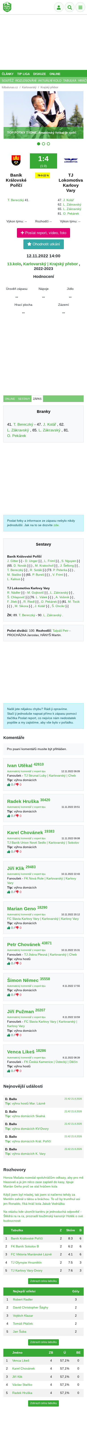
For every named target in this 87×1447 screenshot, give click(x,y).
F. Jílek (12, 601)
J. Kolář (68, 200)
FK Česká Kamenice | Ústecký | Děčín (51, 1062)
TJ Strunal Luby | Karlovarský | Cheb (50, 775)
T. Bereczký (16, 200)
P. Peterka (60, 570)
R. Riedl (29, 601)
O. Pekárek (71, 213)
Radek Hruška (22, 1393)
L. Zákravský (72, 204)
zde (56, 525)
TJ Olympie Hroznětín (26, 1262)
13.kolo (14, 264)
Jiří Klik (17, 1376)
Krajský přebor (49, 87)
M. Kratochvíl (44, 565)
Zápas (37, 398)
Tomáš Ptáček (23, 1323)
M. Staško (14, 574)
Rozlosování (25, 80)
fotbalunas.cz (10, 87)
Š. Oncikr (58, 606)
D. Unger (31, 561)
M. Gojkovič (35, 592)
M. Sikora (21, 606)
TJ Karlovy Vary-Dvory (26, 1270)
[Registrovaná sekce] (59, 7)
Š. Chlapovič (16, 597)
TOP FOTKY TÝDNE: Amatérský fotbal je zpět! (41, 132)
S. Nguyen (68, 561)
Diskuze (39, 74)
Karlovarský (29, 87)
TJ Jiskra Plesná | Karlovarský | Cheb (50, 954)
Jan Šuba (19, 1331)
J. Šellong (67, 565)
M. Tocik (74, 601)
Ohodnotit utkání (45, 244)
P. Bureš (38, 574)
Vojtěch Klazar (23, 1315)
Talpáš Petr (60, 630)
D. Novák (20, 565)
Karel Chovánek (23, 1368)
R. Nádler (14, 592)
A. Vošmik (62, 597)
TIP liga (23, 74)
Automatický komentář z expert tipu (26, 771)
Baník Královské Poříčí (16, 180)
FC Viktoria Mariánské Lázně (31, 1254)
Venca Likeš (20, 1360)
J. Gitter (12, 561)
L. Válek (41, 597)
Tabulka (69, 80)
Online (55, 74)
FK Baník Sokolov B (25, 1246)
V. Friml (57, 574)
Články (8, 74)
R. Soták (36, 570)
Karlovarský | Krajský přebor (51, 264)
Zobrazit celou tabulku (43, 1281)
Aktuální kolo (49, 80)
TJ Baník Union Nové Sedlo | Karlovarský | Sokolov (43, 842)
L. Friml (49, 561)
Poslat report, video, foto (45, 233)
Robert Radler (23, 1299)
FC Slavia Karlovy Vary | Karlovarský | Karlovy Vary (43, 918)
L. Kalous (13, 579)
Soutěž (8, 80)
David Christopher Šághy (30, 1307)
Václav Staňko (22, 1384)
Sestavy (24, 398)
